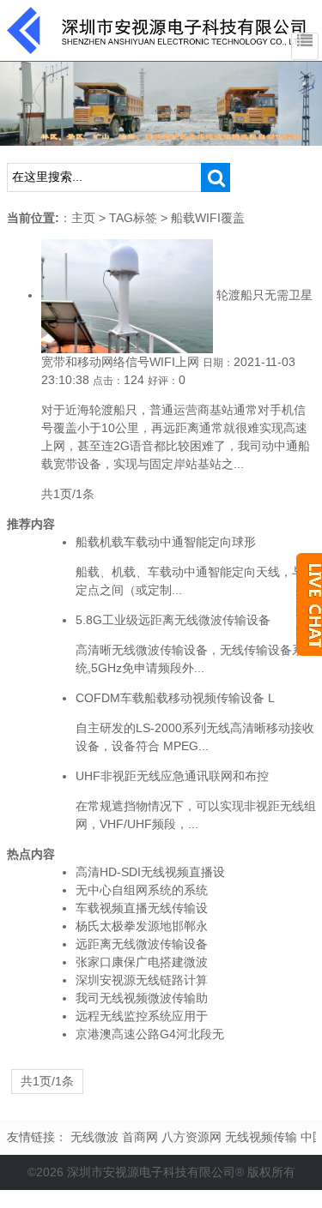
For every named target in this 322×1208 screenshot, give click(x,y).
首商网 (140, 1137)
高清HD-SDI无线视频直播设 (150, 872)
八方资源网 (191, 1137)
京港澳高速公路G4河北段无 (150, 1034)
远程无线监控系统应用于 (142, 1016)
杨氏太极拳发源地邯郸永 (142, 926)
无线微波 (94, 1137)
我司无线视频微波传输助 (142, 998)
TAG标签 (133, 218)
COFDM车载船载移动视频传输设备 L (175, 698)
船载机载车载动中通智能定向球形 (166, 542)
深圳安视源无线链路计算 (142, 980)
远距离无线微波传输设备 (142, 944)
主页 (83, 218)
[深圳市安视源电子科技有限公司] (157, 29)
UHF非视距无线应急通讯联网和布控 (172, 776)
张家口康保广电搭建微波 (142, 962)
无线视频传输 (261, 1137)
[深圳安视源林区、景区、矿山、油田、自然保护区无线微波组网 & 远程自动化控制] (161, 103)
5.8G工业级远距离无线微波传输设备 (173, 620)
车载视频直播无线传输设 (142, 908)
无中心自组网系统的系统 (142, 890)
